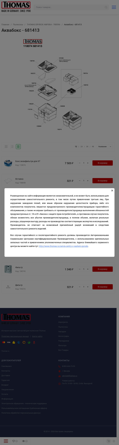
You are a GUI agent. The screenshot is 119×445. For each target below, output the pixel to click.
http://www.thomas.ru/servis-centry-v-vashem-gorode (63, 246)
